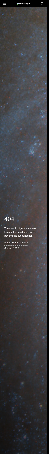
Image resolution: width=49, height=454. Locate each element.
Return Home (11, 242)
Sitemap (23, 242)
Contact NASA (11, 248)
